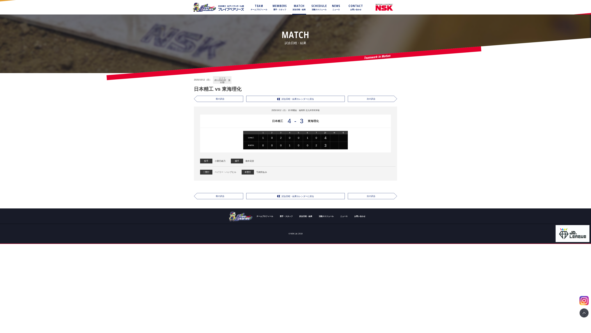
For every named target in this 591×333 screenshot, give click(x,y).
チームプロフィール (265, 216)
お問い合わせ (359, 216)
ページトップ (584, 313)
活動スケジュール (326, 216)
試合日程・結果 (305, 216)
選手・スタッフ (286, 216)
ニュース (344, 216)
